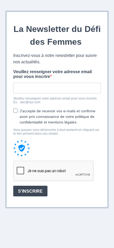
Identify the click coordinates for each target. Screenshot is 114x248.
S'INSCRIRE (30, 191)
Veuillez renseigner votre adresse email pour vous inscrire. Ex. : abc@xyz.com (55, 100)
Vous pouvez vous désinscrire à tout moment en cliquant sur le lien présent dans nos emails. (56, 131)
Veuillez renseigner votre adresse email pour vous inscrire (52, 74)
